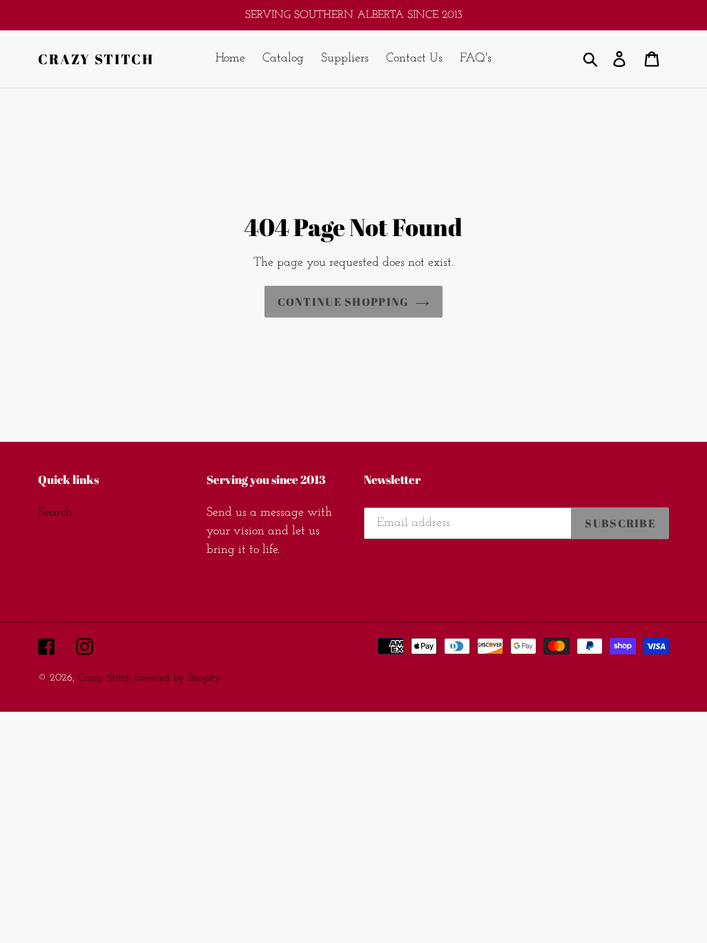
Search (55, 513)
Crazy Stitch (96, 59)
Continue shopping (343, 301)
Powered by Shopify (178, 678)
